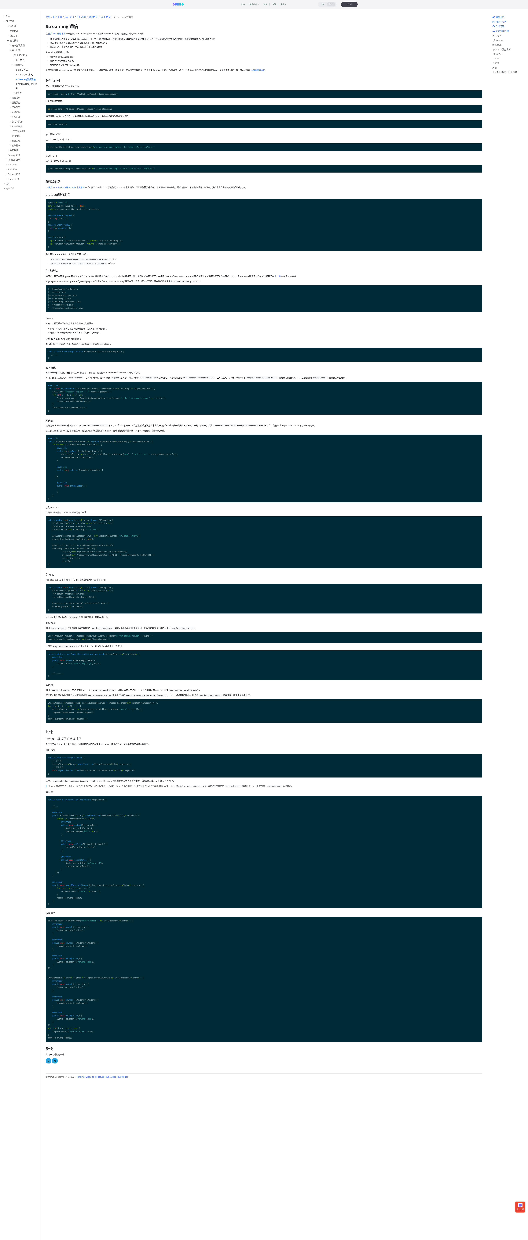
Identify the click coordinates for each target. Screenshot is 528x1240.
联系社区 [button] (253, 4)
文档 (48, 17)
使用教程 (81, 17)
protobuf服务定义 (502, 49)
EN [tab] (323, 4)
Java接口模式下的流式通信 (506, 71)
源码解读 (496, 44)
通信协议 (93, 17)
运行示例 (496, 35)
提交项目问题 (502, 30)
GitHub (349, 4)
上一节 (278, 276)
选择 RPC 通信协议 (56, 33)
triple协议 (105, 17)
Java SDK (69, 17)
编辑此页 (499, 17)
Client (496, 62)
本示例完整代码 (258, 70)
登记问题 (499, 26)
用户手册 (57, 17)
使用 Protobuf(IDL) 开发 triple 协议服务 (66, 187)
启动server (498, 40)
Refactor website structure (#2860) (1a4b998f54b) (102, 1076)
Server (496, 58)
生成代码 (497, 53)
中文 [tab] (331, 4)
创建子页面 (501, 21)
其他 (494, 67)
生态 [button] (282, 4)
